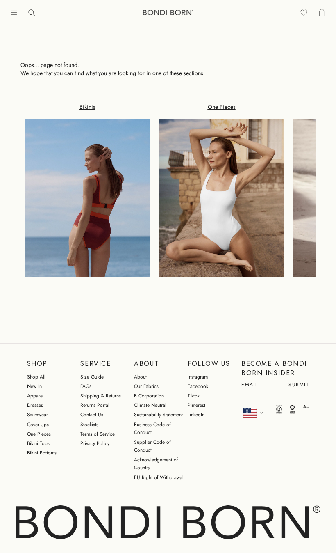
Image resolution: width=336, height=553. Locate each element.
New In (34, 386)
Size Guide (92, 377)
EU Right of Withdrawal (159, 477)
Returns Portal (94, 405)
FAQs (85, 386)
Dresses (35, 405)
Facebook (198, 386)
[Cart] (322, 12)
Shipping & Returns (100, 395)
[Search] (32, 12)
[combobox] (255, 413)
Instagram (198, 377)
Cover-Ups (38, 424)
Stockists (89, 424)
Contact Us (91, 414)
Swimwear (37, 414)
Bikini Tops (38, 443)
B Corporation (149, 395)
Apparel (35, 395)
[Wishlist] (304, 12)
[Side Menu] (14, 12)
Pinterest (196, 405)
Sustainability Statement (158, 414)
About (140, 377)
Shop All (36, 377)
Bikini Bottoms (42, 453)
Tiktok (194, 395)
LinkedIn (196, 414)
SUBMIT (298, 385)
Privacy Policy (94, 443)
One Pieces (39, 434)
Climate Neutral (150, 405)
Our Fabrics (146, 386)
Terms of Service (97, 434)
